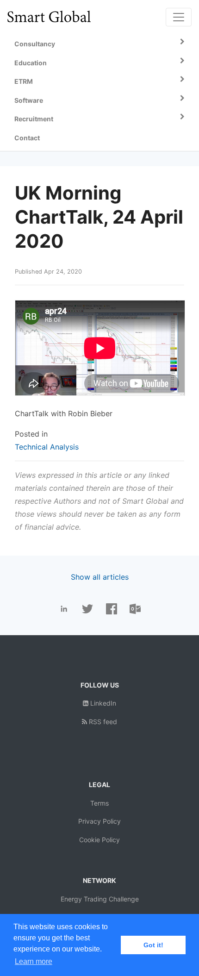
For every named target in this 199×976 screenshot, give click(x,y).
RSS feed (102, 722)
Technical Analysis (47, 446)
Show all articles (100, 577)
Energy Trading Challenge (100, 899)
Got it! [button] (153, 945)
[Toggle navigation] (179, 17)
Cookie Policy (99, 840)
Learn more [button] (33, 961)
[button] (99, 44)
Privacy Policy (99, 821)
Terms (99, 803)
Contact (27, 138)
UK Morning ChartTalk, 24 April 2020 (99, 216)
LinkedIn (102, 703)
